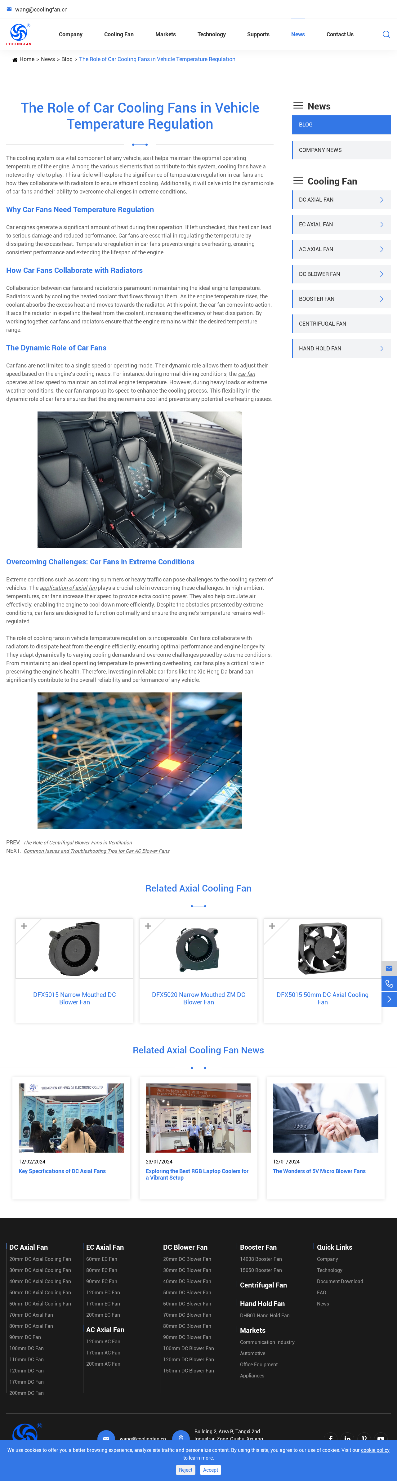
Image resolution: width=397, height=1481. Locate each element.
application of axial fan (68, 588)
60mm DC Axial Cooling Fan (40, 1304)
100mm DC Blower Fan (188, 1348)
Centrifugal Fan (322, 323)
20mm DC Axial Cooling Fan (40, 1259)
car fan (246, 374)
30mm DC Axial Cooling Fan (40, 1270)
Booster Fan (317, 299)
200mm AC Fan (103, 1364)
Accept (210, 1470)
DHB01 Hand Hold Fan (265, 1316)
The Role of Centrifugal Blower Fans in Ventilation (77, 843)
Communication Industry (267, 1342)
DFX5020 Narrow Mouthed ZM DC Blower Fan (198, 998)
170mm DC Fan (26, 1382)
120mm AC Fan (103, 1342)
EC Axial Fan (316, 224)
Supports (258, 34)
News (298, 34)
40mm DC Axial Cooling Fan (40, 1281)
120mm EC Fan (103, 1293)
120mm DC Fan (26, 1371)
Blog (67, 59)
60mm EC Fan (101, 1259)
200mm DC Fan (26, 1393)
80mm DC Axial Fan (31, 1326)
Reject (185, 1470)
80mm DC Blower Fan (187, 1326)
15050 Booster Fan (261, 1270)
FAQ (321, 1293)
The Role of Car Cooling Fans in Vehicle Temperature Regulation (157, 59)
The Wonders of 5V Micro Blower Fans (319, 1171)
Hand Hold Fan (320, 348)
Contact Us (340, 34)
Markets (165, 34)
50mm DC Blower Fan (187, 1293)
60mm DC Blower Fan (187, 1304)
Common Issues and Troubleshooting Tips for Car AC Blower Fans (96, 851)
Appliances (252, 1376)
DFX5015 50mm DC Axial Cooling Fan (322, 998)
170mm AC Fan (103, 1353)
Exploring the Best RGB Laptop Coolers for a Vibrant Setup (197, 1174)
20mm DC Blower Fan (187, 1259)
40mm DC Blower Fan (187, 1281)
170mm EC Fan (103, 1304)
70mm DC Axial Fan (31, 1315)
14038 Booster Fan (261, 1259)
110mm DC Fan (26, 1360)
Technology (212, 34)
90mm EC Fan (101, 1281)
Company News (320, 150)
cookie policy (375, 1450)
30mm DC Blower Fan (187, 1270)
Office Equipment (259, 1365)
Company (71, 34)
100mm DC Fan (26, 1348)
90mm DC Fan (25, 1337)
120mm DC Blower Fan (188, 1360)
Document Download (340, 1281)
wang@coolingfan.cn (143, 1439)
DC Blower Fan (319, 274)
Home (27, 59)
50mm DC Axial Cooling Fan (40, 1293)
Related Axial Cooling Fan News (198, 1050)
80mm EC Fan (101, 1270)
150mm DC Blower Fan (188, 1371)
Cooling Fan (119, 34)
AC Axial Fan (316, 249)
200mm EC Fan (103, 1315)
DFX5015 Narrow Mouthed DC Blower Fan (74, 998)
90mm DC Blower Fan (187, 1337)
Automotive (252, 1353)
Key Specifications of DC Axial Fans (62, 1171)
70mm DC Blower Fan (187, 1315)
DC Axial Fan (316, 199)
